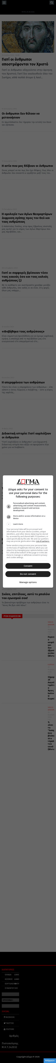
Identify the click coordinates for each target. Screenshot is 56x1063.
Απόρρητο (50, 1060)
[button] (28, 524)
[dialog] (28, 531)
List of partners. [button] (42, 541)
